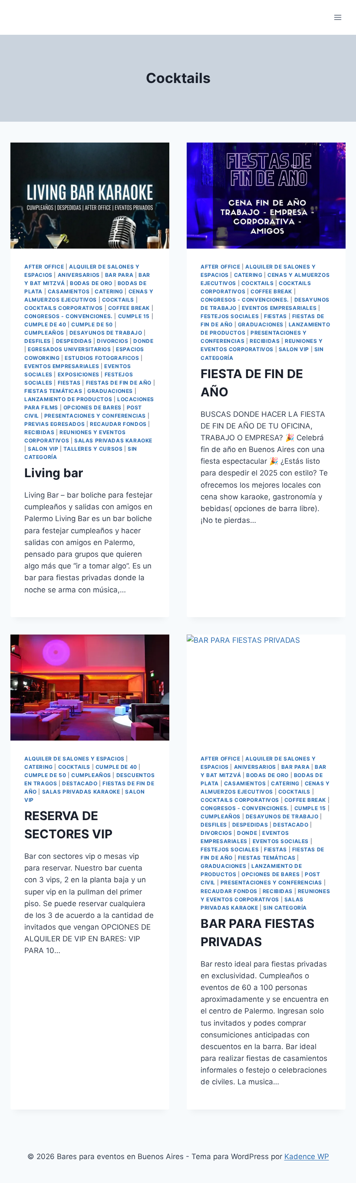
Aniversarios (79, 275)
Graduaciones (110, 391)
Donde (143, 341)
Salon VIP (43, 448)
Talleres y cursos (92, 448)
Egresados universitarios (69, 349)
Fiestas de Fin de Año (119, 382)
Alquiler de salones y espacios (74, 758)
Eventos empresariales (61, 366)
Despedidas (74, 341)
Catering (109, 291)
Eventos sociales (281, 841)
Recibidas (39, 432)
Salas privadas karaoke (113, 440)
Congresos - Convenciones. (68, 316)
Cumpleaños (44, 332)
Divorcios (112, 341)
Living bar (53, 472)
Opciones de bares (92, 407)
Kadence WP (306, 1156)
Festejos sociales (230, 316)
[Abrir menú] (338, 17)
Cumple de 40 (45, 324)
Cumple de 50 (92, 324)
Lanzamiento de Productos (68, 399)
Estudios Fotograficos (102, 358)
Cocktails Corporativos (63, 308)
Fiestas (69, 382)
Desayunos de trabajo (105, 332)
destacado (79, 783)
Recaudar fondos (118, 424)
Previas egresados (54, 424)
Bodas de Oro (91, 283)
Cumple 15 (134, 316)
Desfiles (37, 341)
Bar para (119, 275)
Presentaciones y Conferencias (95, 415)
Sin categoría (285, 907)
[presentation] (89, 196)
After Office (44, 266)
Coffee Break (129, 308)
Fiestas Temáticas (53, 391)
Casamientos (69, 291)
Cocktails (118, 299)
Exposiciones (78, 374)
